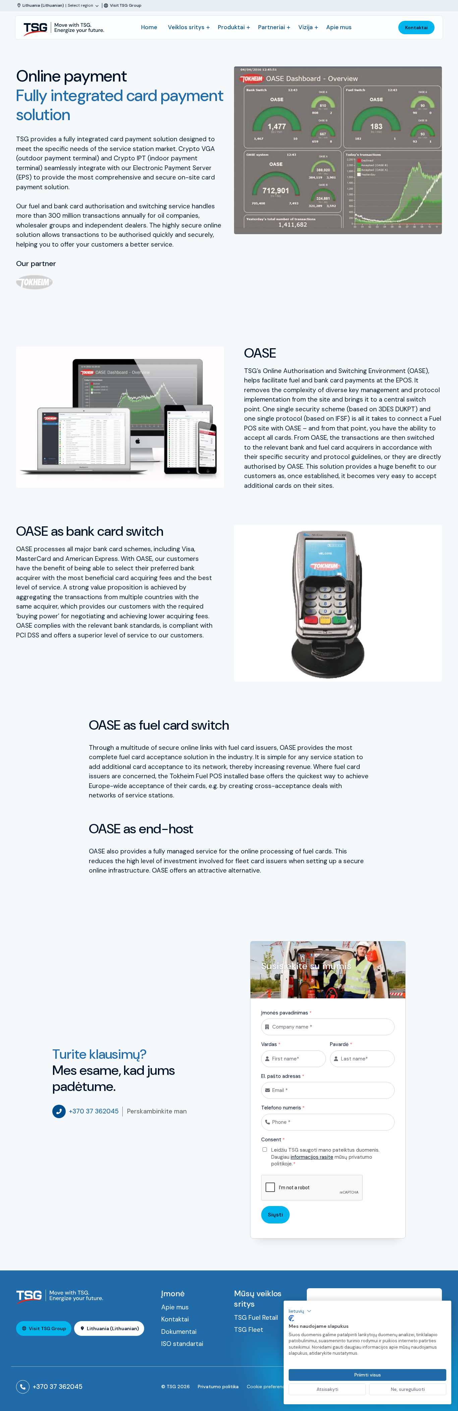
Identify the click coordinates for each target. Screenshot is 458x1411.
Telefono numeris (282, 1107)
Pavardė (341, 1044)
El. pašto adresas (282, 1076)
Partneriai (271, 27)
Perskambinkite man (157, 1111)
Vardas (270, 1044)
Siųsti (275, 1214)
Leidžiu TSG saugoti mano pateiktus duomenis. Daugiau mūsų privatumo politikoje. (325, 1157)
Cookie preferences (268, 1386)
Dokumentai (178, 1331)
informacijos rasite (312, 1157)
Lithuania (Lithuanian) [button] (113, 1328)
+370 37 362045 (94, 1111)
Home (149, 27)
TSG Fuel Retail (256, 1317)
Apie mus (339, 27)
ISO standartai (182, 1344)
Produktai (231, 27)
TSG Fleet (248, 1329)
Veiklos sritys (186, 27)
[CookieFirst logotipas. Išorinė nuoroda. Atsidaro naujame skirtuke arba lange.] (291, 1318)
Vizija (305, 27)
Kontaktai (416, 27)
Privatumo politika (218, 1386)
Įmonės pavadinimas (286, 1012)
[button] (300, 1311)
